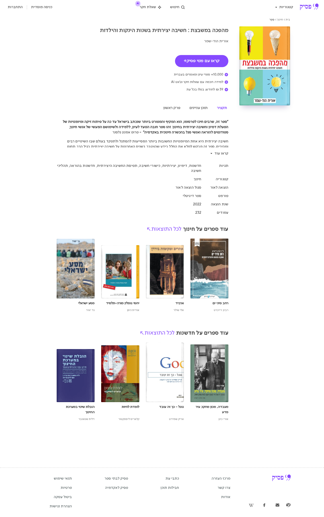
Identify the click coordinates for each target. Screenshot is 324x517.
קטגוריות (286, 7)
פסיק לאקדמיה (116, 488)
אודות (225, 497)
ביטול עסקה (63, 497)
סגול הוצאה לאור (188, 188)
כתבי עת (172, 478)
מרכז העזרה (221, 478)
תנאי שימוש (63, 478)
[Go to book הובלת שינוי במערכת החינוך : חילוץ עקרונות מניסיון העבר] (76, 382)
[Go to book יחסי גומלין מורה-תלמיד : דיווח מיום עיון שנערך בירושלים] (120, 275)
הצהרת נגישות (61, 506)
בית (288, 19)
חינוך (280, 19)
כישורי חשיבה (149, 166)
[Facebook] (264, 505)
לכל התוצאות (166, 229)
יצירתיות (169, 166)
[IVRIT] (288, 505)
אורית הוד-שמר (216, 41)
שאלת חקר (146, 6)
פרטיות (66, 488)
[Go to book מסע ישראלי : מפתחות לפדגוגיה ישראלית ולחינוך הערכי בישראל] (76, 275)
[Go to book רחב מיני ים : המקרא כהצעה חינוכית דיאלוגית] (209, 275)
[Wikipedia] (251, 505)
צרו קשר (224, 488)
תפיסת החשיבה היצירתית (117, 166)
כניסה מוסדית (41, 7)
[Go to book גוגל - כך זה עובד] (165, 382)
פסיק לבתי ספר (116, 478)
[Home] (309, 7)
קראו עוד (221, 153)
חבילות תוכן (169, 488)
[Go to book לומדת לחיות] (120, 382)
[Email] (277, 505)
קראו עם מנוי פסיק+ (202, 61)
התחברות (15, 7)
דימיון (182, 166)
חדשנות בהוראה (82, 166)
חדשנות (195, 166)
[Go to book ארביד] (165, 275)
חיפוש (174, 7)
